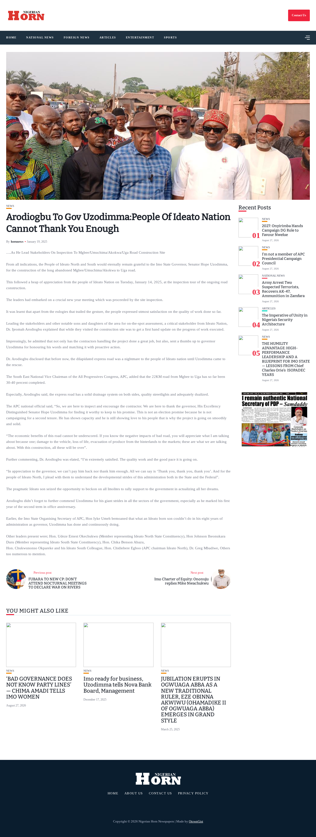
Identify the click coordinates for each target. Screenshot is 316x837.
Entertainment (140, 37)
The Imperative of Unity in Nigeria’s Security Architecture (285, 319)
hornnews (17, 241)
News (10, 206)
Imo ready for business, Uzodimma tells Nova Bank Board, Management (117, 684)
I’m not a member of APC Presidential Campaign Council (283, 258)
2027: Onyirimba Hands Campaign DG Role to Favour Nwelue (282, 230)
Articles (107, 37)
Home (11, 37)
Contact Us (299, 15)
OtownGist (196, 821)
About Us (133, 793)
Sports (170, 37)
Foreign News (77, 37)
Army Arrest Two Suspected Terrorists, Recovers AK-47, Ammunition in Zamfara (283, 289)
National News (40, 37)
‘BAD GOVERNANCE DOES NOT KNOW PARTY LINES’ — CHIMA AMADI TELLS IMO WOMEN (39, 687)
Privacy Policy (193, 793)
